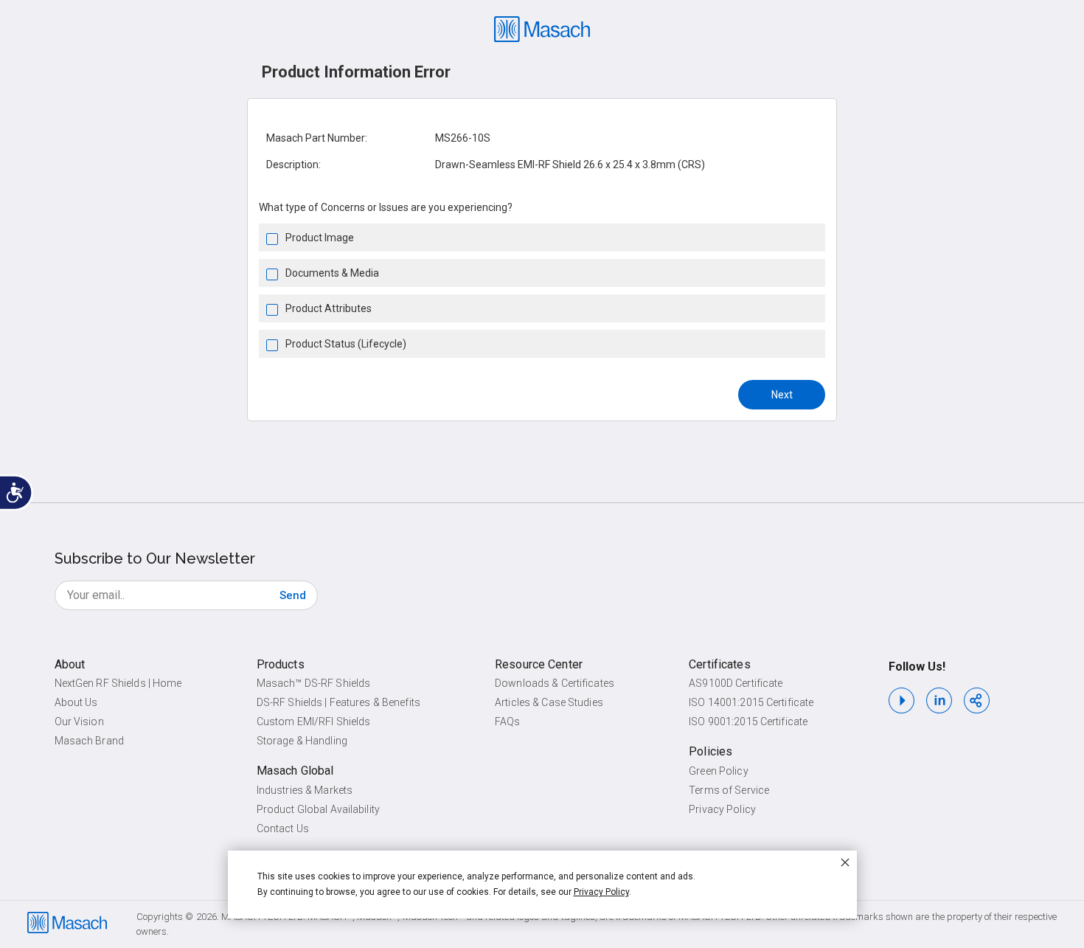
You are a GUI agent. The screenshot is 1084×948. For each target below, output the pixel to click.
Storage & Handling (302, 741)
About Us (76, 702)
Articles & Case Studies (549, 702)
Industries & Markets (304, 790)
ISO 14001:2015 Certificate (751, 702)
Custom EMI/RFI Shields (314, 721)
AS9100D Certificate (735, 683)
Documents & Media (332, 273)
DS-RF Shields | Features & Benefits (338, 702)
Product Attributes (328, 308)
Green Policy (718, 771)
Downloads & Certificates (554, 683)
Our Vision (79, 721)
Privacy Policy (722, 809)
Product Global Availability (318, 809)
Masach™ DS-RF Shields (314, 683)
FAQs (507, 721)
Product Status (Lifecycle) (345, 344)
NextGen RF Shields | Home (118, 683)
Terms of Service (729, 790)
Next (782, 395)
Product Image (319, 237)
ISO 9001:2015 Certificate (748, 721)
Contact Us (283, 828)
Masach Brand (89, 741)
